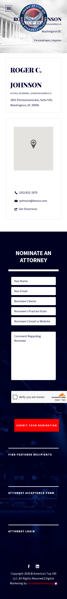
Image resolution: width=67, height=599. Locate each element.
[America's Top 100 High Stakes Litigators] (33, 18)
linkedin (37, 567)
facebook (29, 567)
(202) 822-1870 (28, 192)
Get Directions (28, 209)
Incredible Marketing (40, 583)
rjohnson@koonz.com (33, 201)
